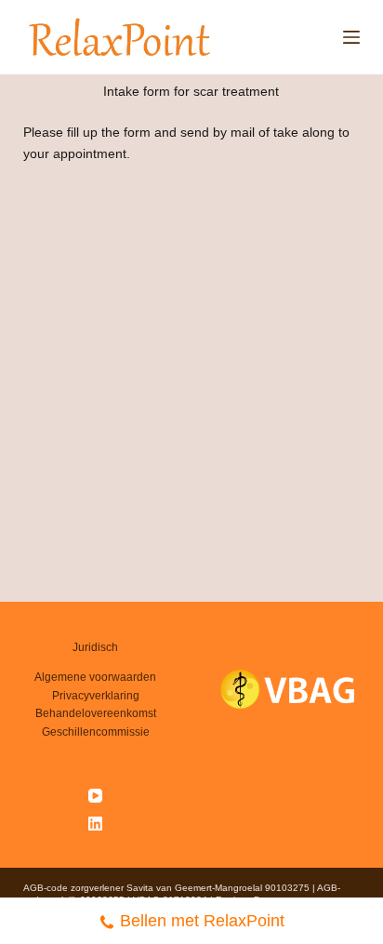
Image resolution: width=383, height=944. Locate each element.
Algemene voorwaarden (95, 677)
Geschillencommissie (96, 731)
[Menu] (351, 37)
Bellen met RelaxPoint (202, 920)
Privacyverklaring (95, 695)
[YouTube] (95, 796)
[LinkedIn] (95, 824)
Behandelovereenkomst (95, 713)
